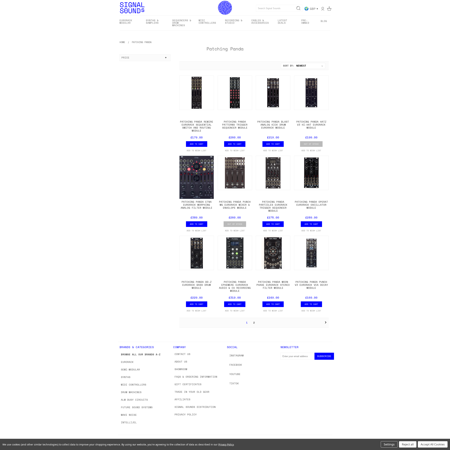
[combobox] (279, 8)
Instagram (236, 355)
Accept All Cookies (433, 444)
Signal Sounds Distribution (195, 407)
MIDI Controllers (133, 384)
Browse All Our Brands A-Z (140, 354)
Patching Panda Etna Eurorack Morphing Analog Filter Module (196, 205)
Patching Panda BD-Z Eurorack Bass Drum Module (197, 285)
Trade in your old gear (192, 392)
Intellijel (129, 422)
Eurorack (127, 362)
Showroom (181, 369)
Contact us (182, 354)
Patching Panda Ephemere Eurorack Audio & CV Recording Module (235, 286)
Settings (389, 444)
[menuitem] (130, 22)
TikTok (234, 383)
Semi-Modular (130, 369)
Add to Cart (196, 144)
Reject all (408, 444)
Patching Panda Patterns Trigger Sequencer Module (235, 124)
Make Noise (129, 415)
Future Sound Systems (137, 407)
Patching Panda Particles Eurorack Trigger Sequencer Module (273, 206)
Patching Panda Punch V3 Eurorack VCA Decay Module (311, 285)
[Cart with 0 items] (329, 8)
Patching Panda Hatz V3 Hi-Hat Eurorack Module (311, 124)
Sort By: (288, 65)
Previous (440, 439)
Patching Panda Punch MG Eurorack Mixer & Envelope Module (235, 205)
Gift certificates (188, 384)
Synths (125, 377)
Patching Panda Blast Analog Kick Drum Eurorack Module (273, 124)
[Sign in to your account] (323, 8)
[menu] (225, 23)
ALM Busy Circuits (134, 400)
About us (181, 361)
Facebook (235, 365)
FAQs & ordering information (196, 377)
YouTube (234, 374)
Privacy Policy (186, 414)
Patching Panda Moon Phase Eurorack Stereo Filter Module (273, 285)
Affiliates (182, 399)
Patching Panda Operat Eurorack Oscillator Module (311, 205)
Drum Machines (131, 392)
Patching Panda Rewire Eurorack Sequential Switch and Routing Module (196, 126)
